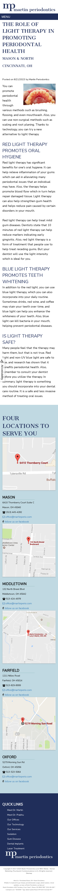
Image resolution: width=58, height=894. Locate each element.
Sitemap (29, 873)
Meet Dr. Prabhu (15, 814)
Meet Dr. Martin (15, 810)
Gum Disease (14, 838)
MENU (6, 16)
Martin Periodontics (28, 869)
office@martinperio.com (18, 517)
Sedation (11, 834)
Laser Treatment (15, 848)
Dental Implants (15, 843)
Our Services (13, 829)
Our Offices (13, 819)
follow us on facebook (16, 521)
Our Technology (15, 824)
